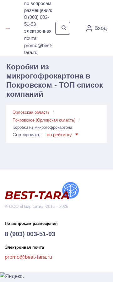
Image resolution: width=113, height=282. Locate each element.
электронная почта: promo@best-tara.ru (38, 41)
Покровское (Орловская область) (44, 120)
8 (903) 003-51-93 (30, 233)
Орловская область (31, 112)
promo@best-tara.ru (28, 257)
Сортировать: (42, 134)
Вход (100, 28)
